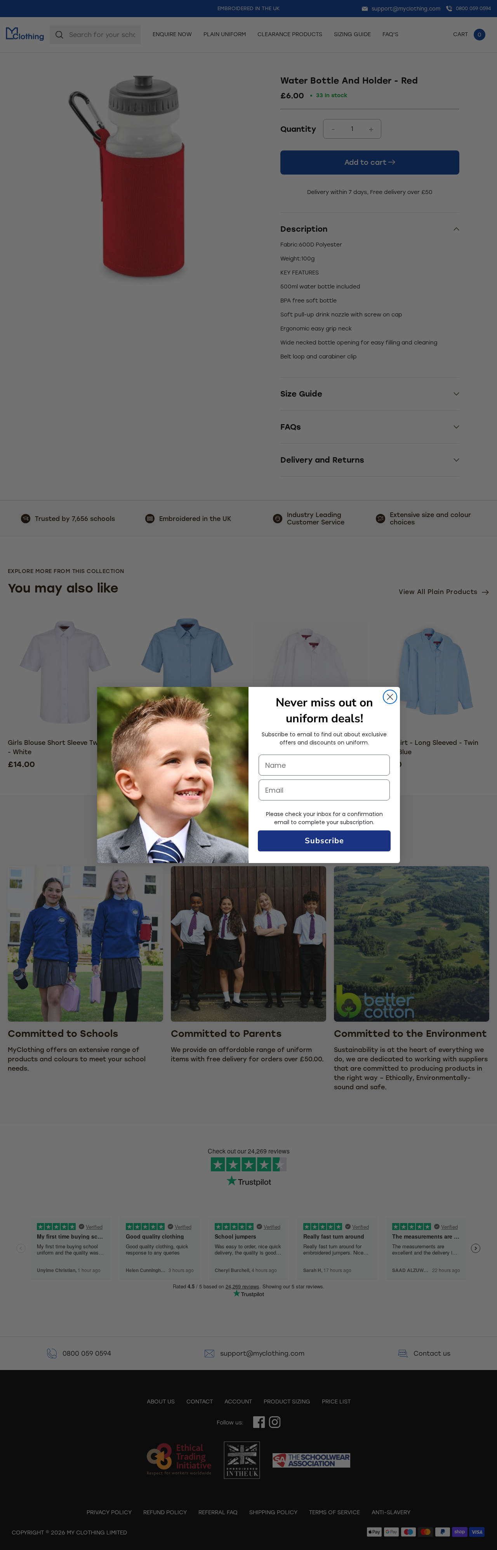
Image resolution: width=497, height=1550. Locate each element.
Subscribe (324, 840)
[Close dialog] (390, 697)
